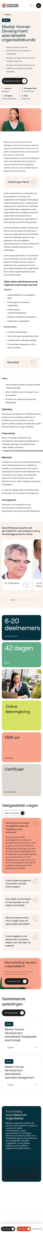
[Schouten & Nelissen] (10, 5)
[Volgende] (38, 600)
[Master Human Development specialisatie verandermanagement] (21, 1073)
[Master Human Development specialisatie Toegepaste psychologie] (21, 1036)
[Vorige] (5, 600)
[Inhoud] (40, 1229)
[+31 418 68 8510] (31, 5)
